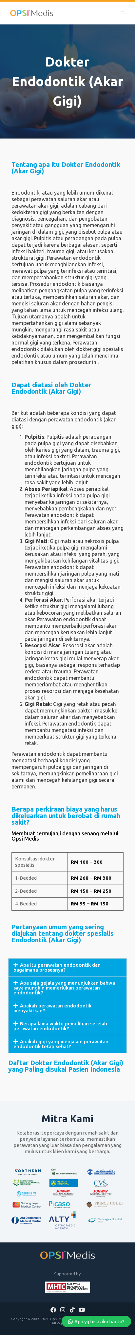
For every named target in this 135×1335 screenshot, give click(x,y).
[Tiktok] (72, 1309)
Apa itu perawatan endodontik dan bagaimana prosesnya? (57, 967)
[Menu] (124, 13)
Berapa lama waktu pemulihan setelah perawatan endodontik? (60, 1026)
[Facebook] (53, 1309)
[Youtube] (82, 1309)
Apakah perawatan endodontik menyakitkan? (52, 1008)
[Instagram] (63, 1309)
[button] (68, 967)
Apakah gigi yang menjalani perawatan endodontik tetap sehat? (60, 1044)
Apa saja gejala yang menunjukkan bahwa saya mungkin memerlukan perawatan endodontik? (64, 987)
